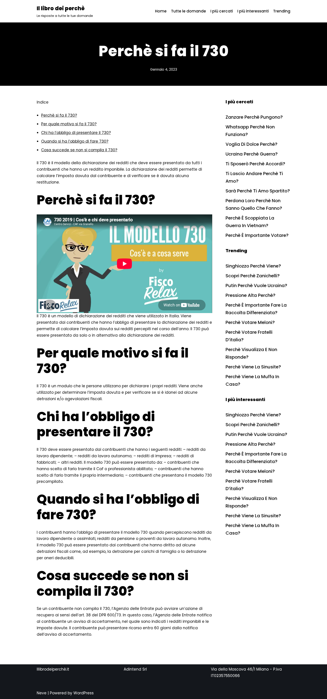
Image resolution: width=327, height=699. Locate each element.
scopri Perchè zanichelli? (253, 276)
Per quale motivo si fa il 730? (69, 124)
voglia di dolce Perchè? (251, 144)
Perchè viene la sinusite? (253, 367)
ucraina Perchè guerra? (252, 154)
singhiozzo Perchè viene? (253, 266)
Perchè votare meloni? (250, 322)
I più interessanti (253, 11)
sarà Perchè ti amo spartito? (258, 191)
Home (161, 11)
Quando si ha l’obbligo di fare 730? (74, 141)
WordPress (83, 693)
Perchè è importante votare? (257, 235)
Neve (41, 693)
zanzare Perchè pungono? (254, 117)
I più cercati (221, 11)
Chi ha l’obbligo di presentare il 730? (76, 132)
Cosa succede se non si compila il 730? (79, 150)
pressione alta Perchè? (250, 295)
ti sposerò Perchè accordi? (255, 164)
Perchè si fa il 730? (59, 115)
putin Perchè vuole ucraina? (256, 285)
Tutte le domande (188, 11)
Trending (281, 11)
